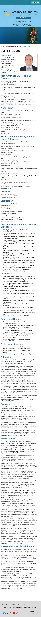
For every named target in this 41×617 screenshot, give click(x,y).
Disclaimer (9, 605)
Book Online (23, 18)
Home (2, 46)
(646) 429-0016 (23, 25)
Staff (16, 46)
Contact (26, 605)
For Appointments (23, 21)
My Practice (10, 46)
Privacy (15, 605)
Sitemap (20, 605)
